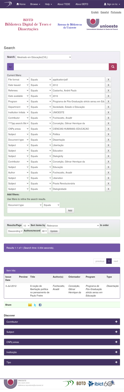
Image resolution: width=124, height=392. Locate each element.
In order (104, 225)
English (95, 12)
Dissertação (113, 285)
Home (22, 4)
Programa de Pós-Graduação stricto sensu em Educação (94, 290)
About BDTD (81, 4)
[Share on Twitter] (35, 305)
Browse (34, 4)
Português (116, 12)
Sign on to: (112, 4)
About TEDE (63, 4)
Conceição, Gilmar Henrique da (74, 289)
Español (105, 12)
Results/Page (14, 225)
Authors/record (32, 230)
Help (47, 4)
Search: (11, 56)
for (10, 66)
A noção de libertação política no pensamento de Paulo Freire (39, 290)
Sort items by (38, 225)
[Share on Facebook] (41, 305)
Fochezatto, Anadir (59, 287)
